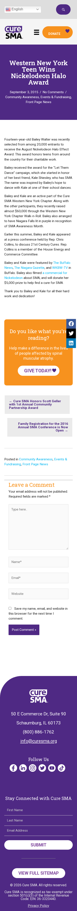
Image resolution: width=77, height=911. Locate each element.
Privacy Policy (38, 906)
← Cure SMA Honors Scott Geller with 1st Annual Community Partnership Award (35, 404)
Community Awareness (22, 97)
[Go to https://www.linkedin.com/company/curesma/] (23, 768)
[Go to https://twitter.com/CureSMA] (42, 768)
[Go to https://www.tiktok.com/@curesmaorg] (61, 768)
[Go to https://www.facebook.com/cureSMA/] (13, 768)
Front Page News (38, 102)
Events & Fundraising (55, 97)
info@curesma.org (38, 741)
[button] (63, 9)
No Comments (53, 92)
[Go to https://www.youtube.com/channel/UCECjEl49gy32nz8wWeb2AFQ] (52, 768)
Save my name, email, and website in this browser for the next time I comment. (38, 614)
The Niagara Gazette (29, 268)
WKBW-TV (60, 268)
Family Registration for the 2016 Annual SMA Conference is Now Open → (43, 427)
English (17, 9)
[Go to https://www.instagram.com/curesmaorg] (32, 768)
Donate (54, 34)
